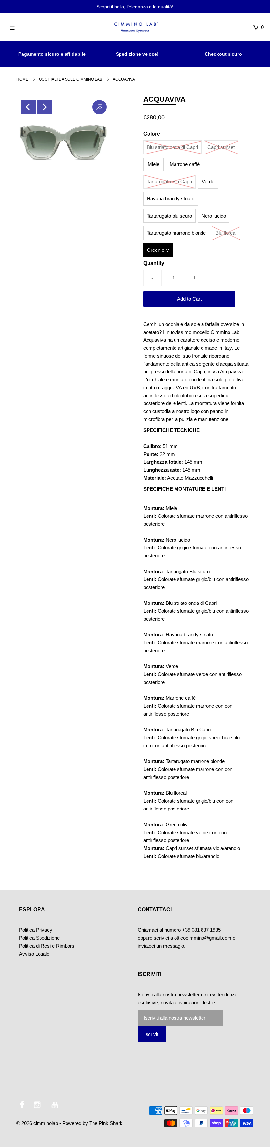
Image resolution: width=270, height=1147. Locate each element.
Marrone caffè (185, 164)
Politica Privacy (35, 930)
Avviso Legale (34, 953)
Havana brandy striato (170, 198)
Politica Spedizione (39, 938)
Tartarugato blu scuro (169, 216)
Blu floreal (225, 233)
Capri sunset (221, 147)
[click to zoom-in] (99, 107)
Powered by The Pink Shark (92, 1123)
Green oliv (158, 250)
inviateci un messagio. (161, 946)
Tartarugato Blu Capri (169, 181)
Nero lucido (214, 216)
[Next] (44, 107)
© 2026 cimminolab (37, 1123)
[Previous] (28, 107)
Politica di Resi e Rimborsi (47, 946)
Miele (153, 164)
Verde (208, 181)
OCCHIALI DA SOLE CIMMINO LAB (70, 79)
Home (22, 79)
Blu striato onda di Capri (172, 147)
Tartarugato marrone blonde (176, 233)
